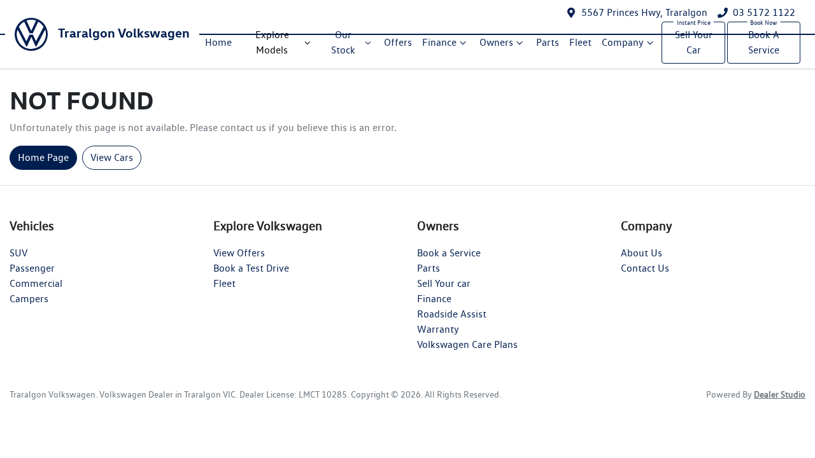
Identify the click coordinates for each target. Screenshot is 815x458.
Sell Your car (444, 283)
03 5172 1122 (764, 12)
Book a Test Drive (251, 268)
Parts (547, 42)
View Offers (239, 253)
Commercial (36, 283)
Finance (439, 42)
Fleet (580, 42)
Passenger (32, 268)
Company (623, 42)
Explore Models (272, 42)
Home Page (43, 157)
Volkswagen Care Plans (467, 344)
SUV (18, 253)
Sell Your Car (693, 42)
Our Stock (343, 42)
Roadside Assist (451, 314)
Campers (29, 299)
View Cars (111, 157)
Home (218, 42)
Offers (398, 42)
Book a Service (449, 253)
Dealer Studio (779, 394)
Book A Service (763, 42)
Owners (496, 42)
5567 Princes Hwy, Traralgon (644, 12)
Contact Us (645, 268)
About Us (641, 253)
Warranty (438, 329)
